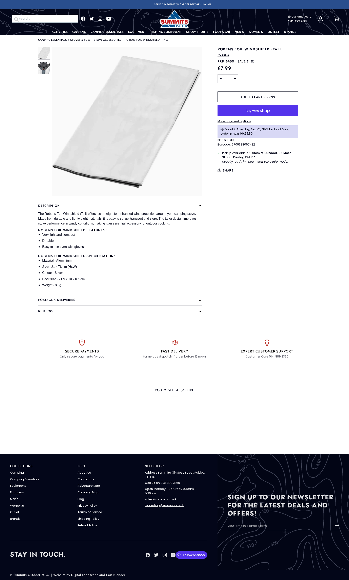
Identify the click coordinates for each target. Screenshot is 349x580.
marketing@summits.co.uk (164, 505)
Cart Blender (115, 575)
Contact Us (86, 479)
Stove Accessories (107, 39)
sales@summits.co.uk (161, 499)
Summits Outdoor (27, 575)
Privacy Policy (87, 506)
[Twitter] (91, 19)
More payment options (234, 121)
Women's (17, 506)
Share (228, 170)
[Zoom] (127, 121)
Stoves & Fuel (80, 39)
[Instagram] (100, 19)
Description (49, 206)
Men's (14, 499)
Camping (17, 473)
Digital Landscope (84, 575)
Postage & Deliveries (56, 300)
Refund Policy (87, 525)
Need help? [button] (154, 466)
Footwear (17, 492)
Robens (223, 54)
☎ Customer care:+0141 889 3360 (300, 19)
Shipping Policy (88, 519)
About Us (84, 473)
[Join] (335, 525)
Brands (15, 519)
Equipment (18, 486)
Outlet (14, 512)
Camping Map (88, 492)
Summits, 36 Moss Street (176, 473)
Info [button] (81, 466)
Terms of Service (90, 512)
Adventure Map (89, 486)
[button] (60, 32)
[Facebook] (83, 19)
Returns (45, 311)
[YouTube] (108, 19)
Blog (81, 499)
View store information (272, 162)
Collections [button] (21, 466)
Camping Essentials (52, 39)
